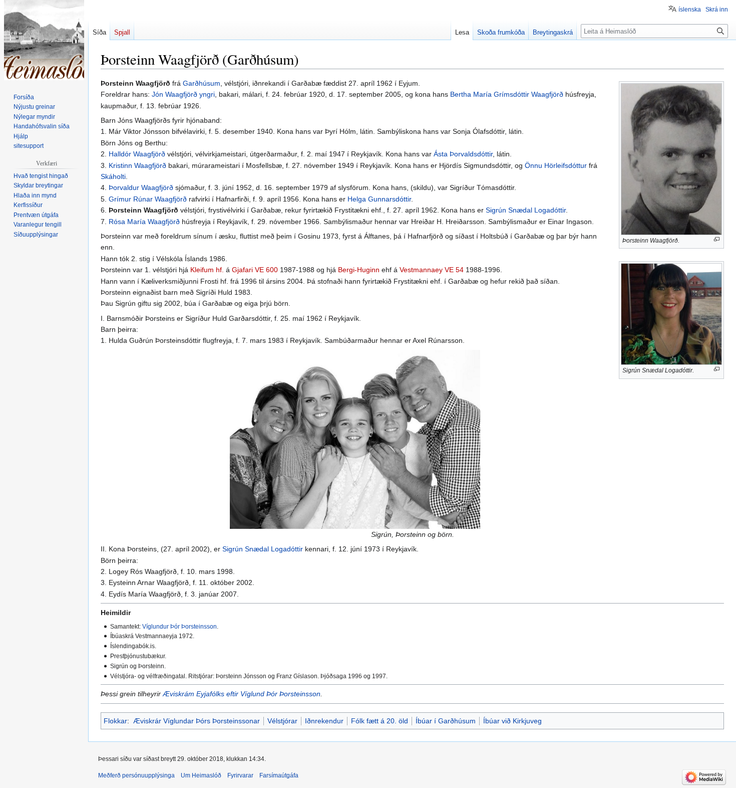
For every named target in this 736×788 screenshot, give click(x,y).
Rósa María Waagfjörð (144, 222)
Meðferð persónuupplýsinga (136, 775)
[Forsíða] (44, 40)
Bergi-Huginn (359, 270)
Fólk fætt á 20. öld (379, 721)
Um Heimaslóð (201, 775)
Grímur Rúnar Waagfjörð (148, 199)
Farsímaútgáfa (278, 775)
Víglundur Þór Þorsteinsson (179, 626)
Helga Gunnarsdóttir (379, 199)
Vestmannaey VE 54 (432, 270)
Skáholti (113, 176)
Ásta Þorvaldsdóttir (463, 154)
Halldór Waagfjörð (137, 154)
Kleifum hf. (207, 270)
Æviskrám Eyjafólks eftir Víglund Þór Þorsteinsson (241, 694)
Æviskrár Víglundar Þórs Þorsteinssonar (196, 721)
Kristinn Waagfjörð (137, 165)
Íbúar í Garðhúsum (446, 721)
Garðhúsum (201, 83)
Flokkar (115, 721)
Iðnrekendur (324, 721)
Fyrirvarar (240, 775)
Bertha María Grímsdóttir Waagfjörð (506, 94)
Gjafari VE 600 (255, 270)
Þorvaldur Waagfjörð (141, 187)
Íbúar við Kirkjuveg (512, 721)
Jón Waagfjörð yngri (183, 94)
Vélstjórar (282, 721)
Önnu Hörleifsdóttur (556, 165)
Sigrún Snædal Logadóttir (526, 210)
